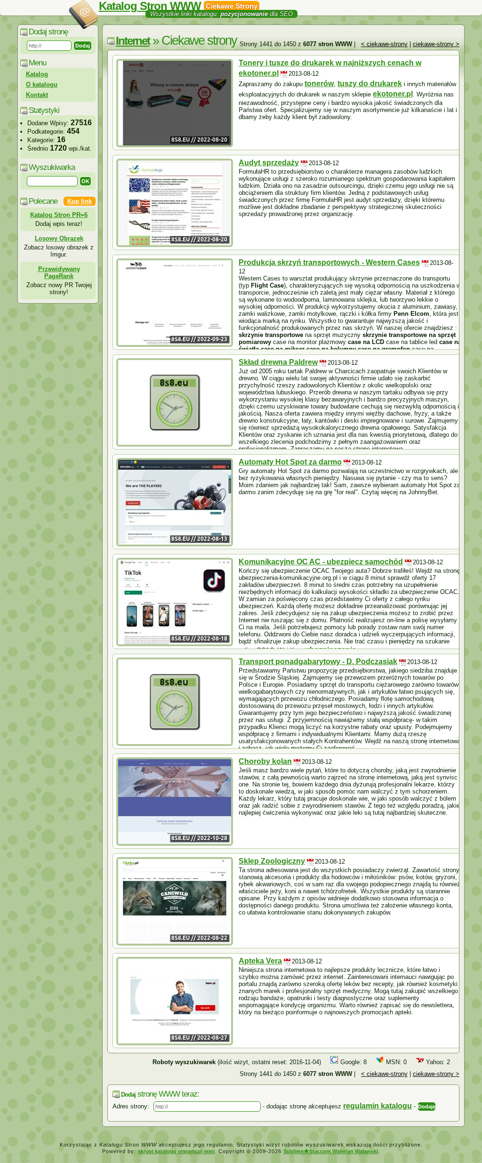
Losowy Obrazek (59, 238)
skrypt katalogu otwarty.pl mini (176, 1151)
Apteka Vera (260, 961)
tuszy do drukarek (369, 84)
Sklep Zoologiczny (272, 861)
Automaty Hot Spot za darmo (290, 462)
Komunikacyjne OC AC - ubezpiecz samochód (321, 562)
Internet (133, 40)
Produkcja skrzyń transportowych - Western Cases (329, 262)
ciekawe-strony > (436, 44)
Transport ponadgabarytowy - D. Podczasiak (318, 662)
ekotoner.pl (393, 94)
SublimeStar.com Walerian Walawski (330, 1151)
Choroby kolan (265, 761)
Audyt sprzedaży (269, 163)
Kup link (79, 201)
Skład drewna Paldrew (278, 362)
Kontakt (37, 94)
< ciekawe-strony (384, 44)
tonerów (319, 84)
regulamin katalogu (377, 1106)
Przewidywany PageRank (59, 272)
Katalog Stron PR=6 (59, 214)
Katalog (37, 74)
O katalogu (41, 84)
